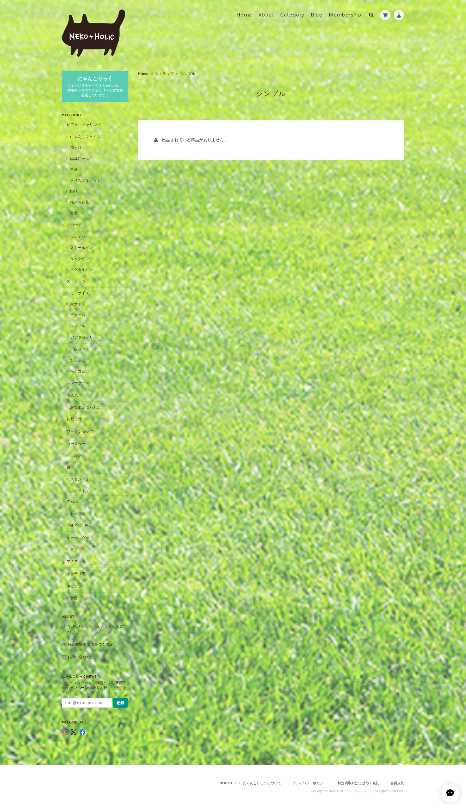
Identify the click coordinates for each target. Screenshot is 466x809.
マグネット (76, 561)
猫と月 (75, 147)
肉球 (74, 191)
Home (244, 15)
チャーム (77, 315)
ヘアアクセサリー (82, 337)
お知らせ (74, 419)
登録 (120, 703)
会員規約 (397, 783)
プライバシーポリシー (309, 783)
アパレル (74, 502)
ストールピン (81, 247)
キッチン (74, 586)
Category (292, 15)
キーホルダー (78, 538)
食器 (74, 598)
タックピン (79, 259)
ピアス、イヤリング (84, 125)
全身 (74, 169)
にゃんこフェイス (85, 137)
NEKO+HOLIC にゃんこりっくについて (96, 629)
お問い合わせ (79, 657)
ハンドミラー (81, 490)
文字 (74, 213)
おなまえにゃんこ (85, 407)
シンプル (77, 326)
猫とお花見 (79, 202)
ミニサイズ (79, 293)
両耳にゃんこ (81, 158)
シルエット (79, 237)
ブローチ (74, 225)
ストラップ (164, 74)
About (266, 15)
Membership (345, 15)
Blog (317, 15)
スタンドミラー (83, 479)
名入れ (72, 395)
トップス (77, 514)
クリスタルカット (85, 180)
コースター (76, 444)
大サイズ (77, 304)
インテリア (76, 573)
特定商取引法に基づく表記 (90, 644)
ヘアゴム (77, 371)
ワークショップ (80, 431)
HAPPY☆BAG (79, 525)
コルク (75, 456)
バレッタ (77, 349)
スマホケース (78, 383)
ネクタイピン (81, 269)
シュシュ (77, 360)
